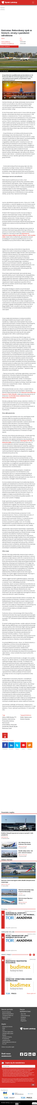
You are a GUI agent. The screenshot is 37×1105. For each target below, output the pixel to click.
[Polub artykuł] (5, 746)
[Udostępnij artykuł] (11, 746)
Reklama (23, 1019)
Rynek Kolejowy (6, 1012)
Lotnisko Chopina (7, 1037)
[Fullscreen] (33, 98)
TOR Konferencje (25, 1015)
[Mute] (14, 98)
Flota (3, 1028)
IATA (3, 1030)
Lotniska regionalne (7, 1031)
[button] (30, 957)
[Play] (4, 98)
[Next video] (9, 98)
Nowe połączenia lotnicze (9, 1042)
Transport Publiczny (7, 1015)
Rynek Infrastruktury (8, 1013)
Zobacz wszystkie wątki (7, 1047)
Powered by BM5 (17, 1102)
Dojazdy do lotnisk (7, 1026)
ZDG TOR (23, 1014)
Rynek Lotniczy (6, 1017)
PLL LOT (4, 1044)
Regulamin (23, 1021)
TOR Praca (5, 1019)
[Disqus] (19, 788)
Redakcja (23, 1017)
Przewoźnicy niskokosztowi (6, 1039)
